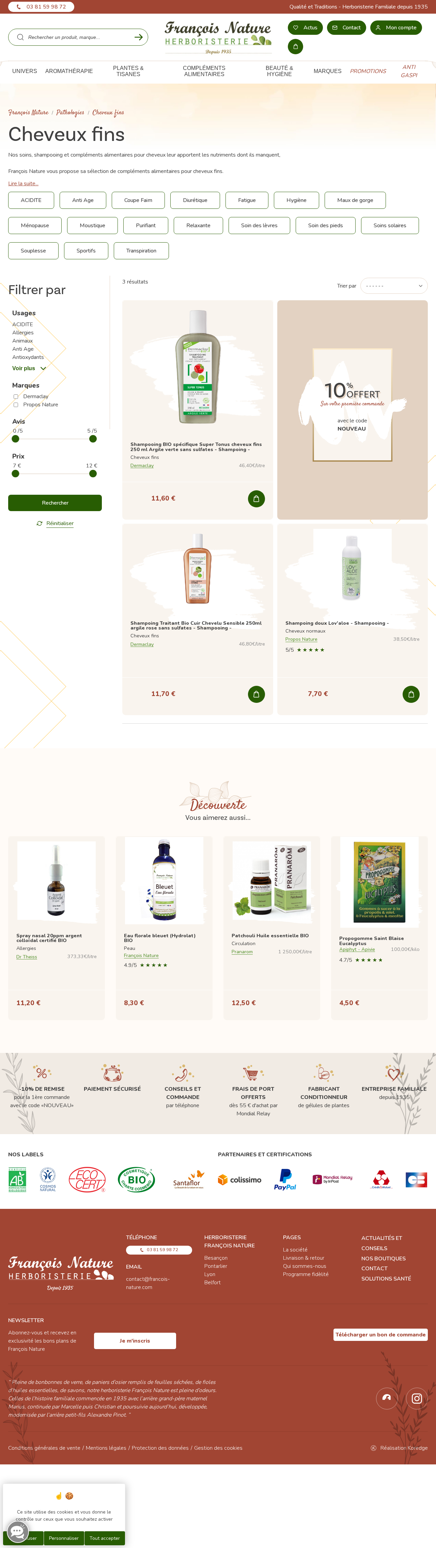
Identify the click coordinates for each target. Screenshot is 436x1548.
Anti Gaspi (409, 71)
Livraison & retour (303, 1258)
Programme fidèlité (306, 1274)
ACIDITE (22, 324)
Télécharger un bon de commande (381, 1335)
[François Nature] (218, 37)
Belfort (212, 1282)
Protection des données (160, 1448)
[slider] (15, 439)
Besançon (216, 1258)
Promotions (368, 71)
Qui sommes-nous (304, 1266)
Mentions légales (106, 1448)
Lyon (209, 1274)
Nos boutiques (383, 1258)
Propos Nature (40, 404)
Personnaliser (64, 1538)
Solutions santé (386, 1279)
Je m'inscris (135, 1341)
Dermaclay (35, 396)
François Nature (28, 112)
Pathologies (70, 112)
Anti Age (23, 349)
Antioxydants (28, 357)
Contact (374, 1268)
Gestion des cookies (218, 1448)
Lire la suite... (23, 183)
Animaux (22, 341)
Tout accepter (105, 1538)
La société (295, 1250)
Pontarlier (215, 1266)
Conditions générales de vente (44, 1448)
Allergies (23, 332)
